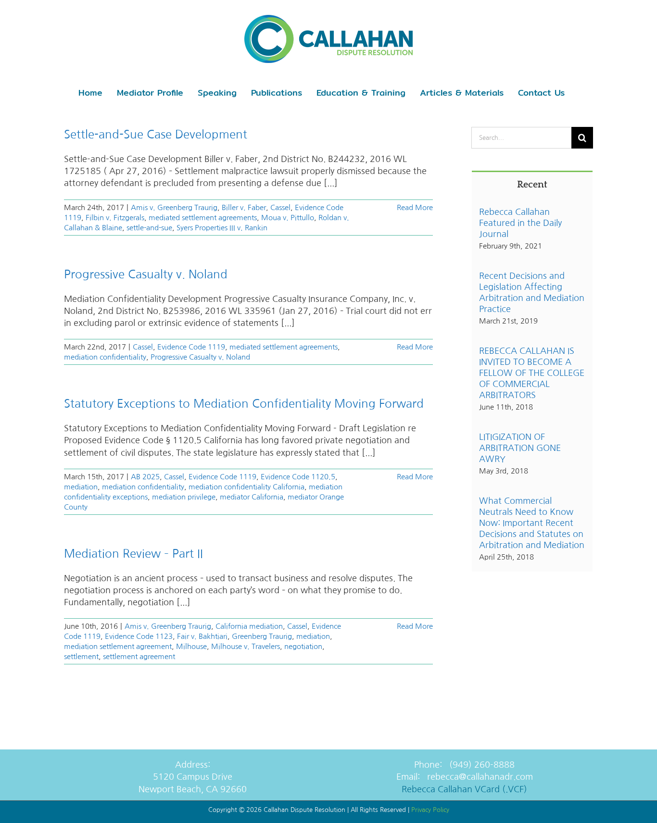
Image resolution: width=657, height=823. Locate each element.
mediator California (251, 496)
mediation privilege (183, 496)
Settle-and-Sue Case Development (155, 134)
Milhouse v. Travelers (245, 646)
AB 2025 (145, 476)
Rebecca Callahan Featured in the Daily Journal (520, 223)
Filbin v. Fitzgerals (115, 217)
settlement (81, 656)
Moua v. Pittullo (287, 217)
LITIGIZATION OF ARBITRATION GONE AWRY (520, 448)
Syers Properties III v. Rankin (222, 227)
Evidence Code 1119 (191, 346)
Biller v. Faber (244, 207)
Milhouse (191, 646)
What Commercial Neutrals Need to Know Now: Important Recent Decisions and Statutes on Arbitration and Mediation (531, 523)
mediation (81, 486)
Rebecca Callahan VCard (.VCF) (464, 789)
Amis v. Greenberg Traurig (174, 207)
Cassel (280, 207)
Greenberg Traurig (262, 636)
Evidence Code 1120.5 (298, 476)
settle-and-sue (149, 227)
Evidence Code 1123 (139, 636)
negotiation (303, 646)
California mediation (249, 626)
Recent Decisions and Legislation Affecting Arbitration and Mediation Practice (531, 292)
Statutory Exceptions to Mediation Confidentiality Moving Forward (244, 403)
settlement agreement (139, 656)
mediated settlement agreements (203, 217)
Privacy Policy (430, 810)
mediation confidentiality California (246, 486)
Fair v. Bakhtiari (202, 636)
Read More (415, 207)
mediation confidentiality (105, 357)
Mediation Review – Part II (133, 553)
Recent (532, 184)
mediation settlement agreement (118, 646)
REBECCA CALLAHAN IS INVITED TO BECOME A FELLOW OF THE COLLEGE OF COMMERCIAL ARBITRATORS (531, 373)
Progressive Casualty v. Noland (145, 274)
